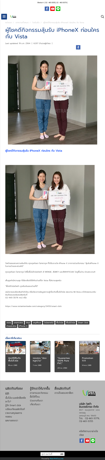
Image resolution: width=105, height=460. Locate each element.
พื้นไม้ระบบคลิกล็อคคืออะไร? (15, 399)
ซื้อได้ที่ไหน (35, 397)
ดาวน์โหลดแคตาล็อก (64, 393)
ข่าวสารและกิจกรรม (39, 393)
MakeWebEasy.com (56, 459)
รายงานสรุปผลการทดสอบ (13, 415)
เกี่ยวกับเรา (35, 404)
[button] (101, 16)
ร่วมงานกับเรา (36, 400)
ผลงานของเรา (11, 420)
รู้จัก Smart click (13, 405)
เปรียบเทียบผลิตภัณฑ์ (15, 409)
